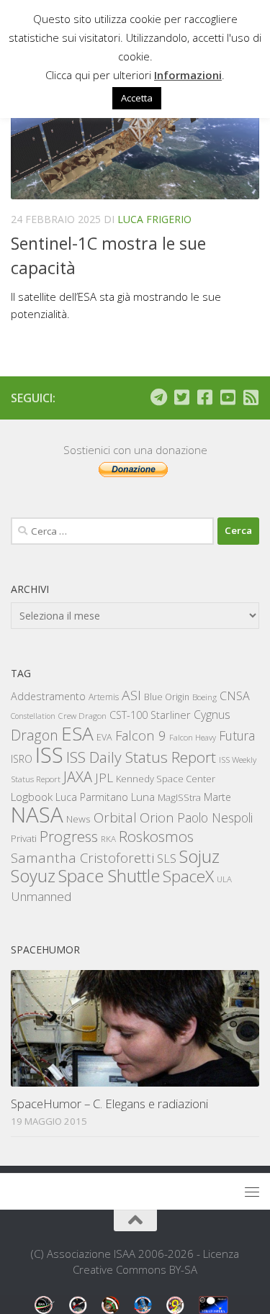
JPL (104, 777)
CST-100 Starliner (150, 715)
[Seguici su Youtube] (227, 397)
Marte (217, 797)
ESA (77, 733)
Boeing (204, 697)
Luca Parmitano (91, 797)
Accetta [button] (137, 97)
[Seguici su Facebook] (204, 397)
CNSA (235, 696)
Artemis (104, 697)
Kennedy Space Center (165, 778)
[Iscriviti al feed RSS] (250, 397)
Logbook (32, 797)
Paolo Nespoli (215, 817)
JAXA (77, 777)
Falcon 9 (140, 735)
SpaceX (188, 876)
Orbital (115, 817)
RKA (108, 838)
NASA (37, 814)
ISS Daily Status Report (141, 757)
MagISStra (179, 797)
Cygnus (212, 714)
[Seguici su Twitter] (181, 397)
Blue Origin (166, 697)
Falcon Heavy (192, 737)
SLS (166, 858)
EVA (104, 737)
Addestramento (48, 696)
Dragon (34, 735)
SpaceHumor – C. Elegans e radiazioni (109, 1103)
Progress (69, 836)
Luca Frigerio (154, 219)
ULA (224, 879)
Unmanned (41, 896)
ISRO (21, 759)
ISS (49, 754)
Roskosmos (156, 836)
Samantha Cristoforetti (82, 857)
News (78, 818)
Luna (143, 796)
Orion (157, 817)
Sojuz (199, 856)
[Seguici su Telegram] (158, 397)
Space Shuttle (109, 875)
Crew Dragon (82, 715)
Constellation (33, 716)
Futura (237, 735)
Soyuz (33, 875)
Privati (24, 838)
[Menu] (252, 1192)
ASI (131, 695)
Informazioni (188, 75)
